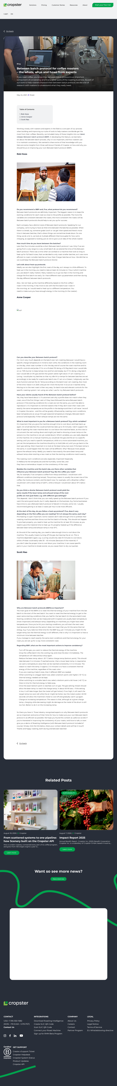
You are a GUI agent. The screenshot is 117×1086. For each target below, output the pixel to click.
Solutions (32, 5)
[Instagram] (5, 1035)
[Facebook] (10, 1035)
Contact (71, 1027)
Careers (71, 1024)
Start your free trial (103, 5)
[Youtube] (21, 1035)
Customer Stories (58, 5)
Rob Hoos (25, 114)
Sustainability (69, 793)
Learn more (11, 853)
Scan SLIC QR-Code (43, 1027)
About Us (72, 1021)
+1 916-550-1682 (15, 1021)
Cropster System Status (24, 1058)
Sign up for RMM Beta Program (48, 1034)
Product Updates (21, 1061)
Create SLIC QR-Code (44, 1024)
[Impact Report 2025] (86, 810)
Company (73, 1017)
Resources (74, 5)
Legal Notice (93, 1024)
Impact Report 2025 (72, 837)
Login (6, 14)
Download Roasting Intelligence (48, 1021)
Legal (90, 1017)
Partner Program (75, 1030)
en (12, 14)
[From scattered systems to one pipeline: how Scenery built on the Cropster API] (31, 810)
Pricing (44, 5)
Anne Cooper (27, 117)
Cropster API (18, 1064)
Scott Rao (25, 120)
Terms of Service (94, 1027)
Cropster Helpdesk (21, 1055)
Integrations (41, 1017)
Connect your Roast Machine (47, 1030)
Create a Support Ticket (24, 1051)
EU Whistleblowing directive (100, 1030)
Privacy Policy (93, 1021)
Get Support (20, 1047)
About (85, 5)
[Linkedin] (15, 1035)
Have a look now (58, 879)
